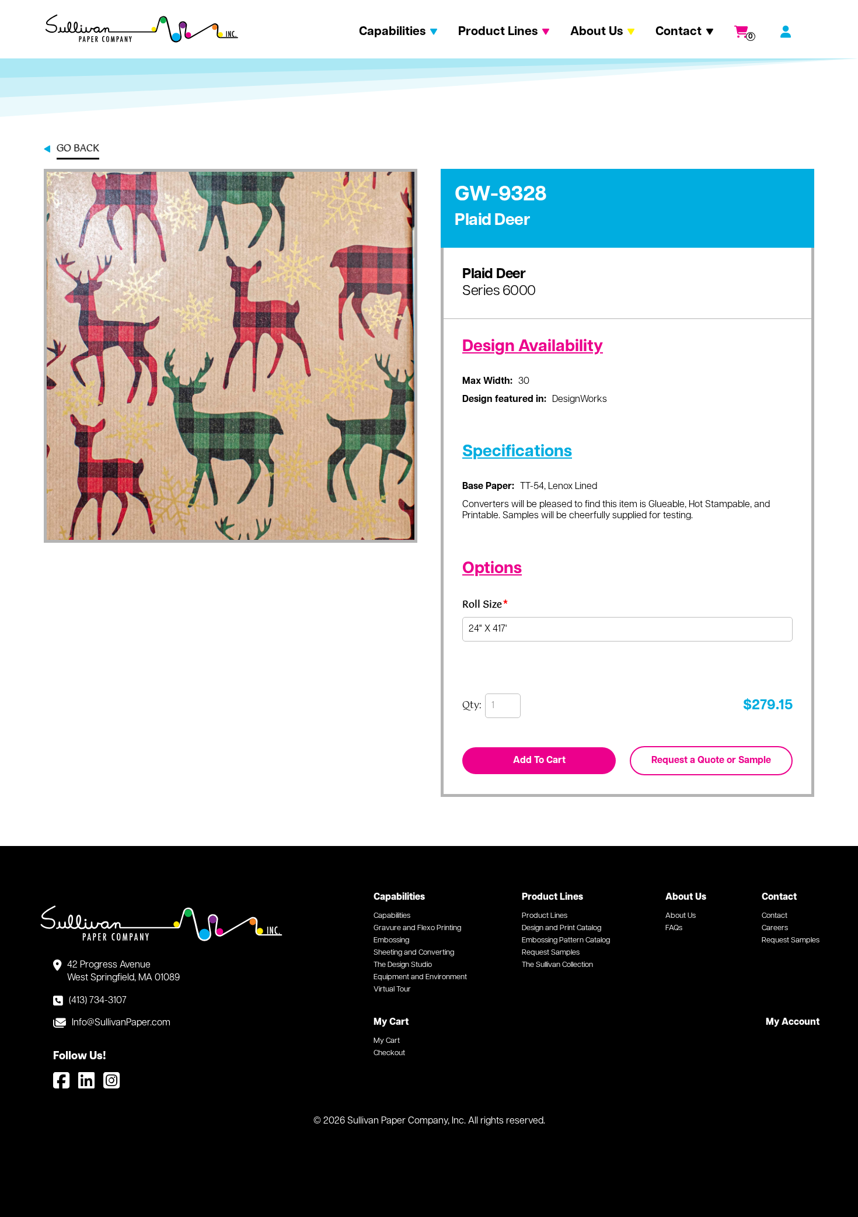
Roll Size (485, 607)
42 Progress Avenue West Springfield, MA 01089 (123, 972)
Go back (78, 150)
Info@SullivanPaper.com (121, 1023)
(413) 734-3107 (98, 1001)
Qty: (472, 705)
